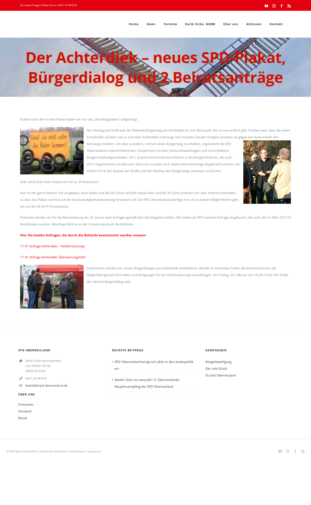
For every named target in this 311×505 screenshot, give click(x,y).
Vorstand (24, 411)
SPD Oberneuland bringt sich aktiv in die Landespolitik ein (154, 365)
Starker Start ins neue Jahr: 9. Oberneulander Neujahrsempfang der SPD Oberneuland (147, 383)
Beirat (22, 418)
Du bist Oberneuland (220, 375)
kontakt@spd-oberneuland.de (46, 385)
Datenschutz (77, 451)
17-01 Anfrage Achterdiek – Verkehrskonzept (52, 246)
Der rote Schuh (216, 368)
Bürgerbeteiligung (218, 362)
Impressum (94, 451)
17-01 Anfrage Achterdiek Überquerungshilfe (52, 257)
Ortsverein (26, 404)
